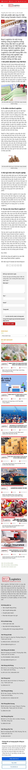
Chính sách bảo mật (8, 623)
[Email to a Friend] (15, 265)
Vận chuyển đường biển (9, 610)
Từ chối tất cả (14, 766)
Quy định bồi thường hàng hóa (11, 626)
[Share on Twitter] (12, 265)
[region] (14, 754)
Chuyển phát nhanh (6, 12)
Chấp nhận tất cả (14, 758)
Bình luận (6, 283)
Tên (4, 295)
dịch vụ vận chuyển (17, 12)
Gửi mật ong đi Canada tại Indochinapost (12, 261)
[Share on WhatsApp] (7, 265)
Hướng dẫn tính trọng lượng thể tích (13, 629)
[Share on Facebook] (10, 265)
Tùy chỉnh (14, 762)
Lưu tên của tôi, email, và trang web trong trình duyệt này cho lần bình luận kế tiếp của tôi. (13, 318)
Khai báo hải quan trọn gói (10, 615)
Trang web (6, 309)
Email (5, 302)
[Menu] (2, 5)
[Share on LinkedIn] (20, 265)
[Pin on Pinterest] (18, 265)
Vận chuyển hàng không (9, 607)
